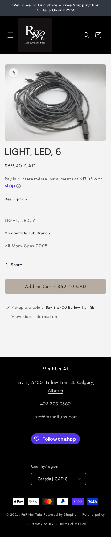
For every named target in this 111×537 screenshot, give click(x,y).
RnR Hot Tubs (32, 514)
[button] (10, 35)
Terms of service (73, 523)
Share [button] (16, 265)
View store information (34, 316)
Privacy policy (42, 523)
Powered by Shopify (60, 514)
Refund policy (93, 514)
